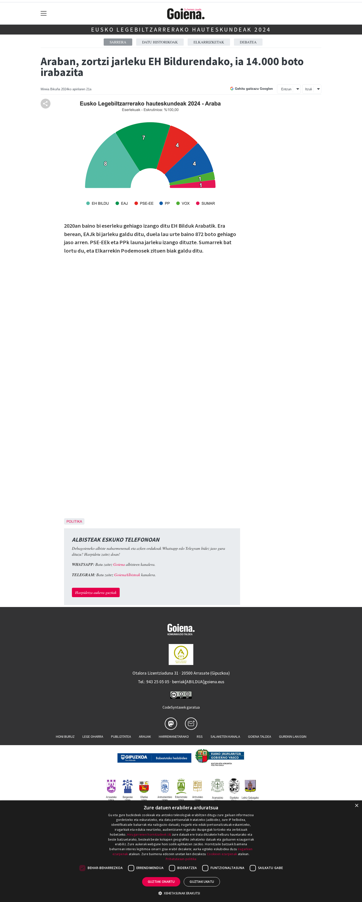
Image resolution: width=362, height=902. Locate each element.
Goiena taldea (259, 736)
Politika (74, 521)
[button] (181, 893)
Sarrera (118, 41)
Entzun (286, 89)
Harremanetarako (174, 736)
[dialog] (181, 851)
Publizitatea (121, 736)
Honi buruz (65, 736)
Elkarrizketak (209, 41)
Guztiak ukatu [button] (202, 882)
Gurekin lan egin (292, 736)
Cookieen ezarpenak (222, 854)
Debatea (248, 41)
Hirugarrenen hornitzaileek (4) (149, 834)
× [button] (356, 806)
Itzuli (308, 89)
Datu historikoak (160, 41)
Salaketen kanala (225, 736)
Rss (200, 736)
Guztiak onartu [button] (161, 882)
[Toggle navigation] (43, 13)
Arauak (145, 736)
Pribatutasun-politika (181, 859)
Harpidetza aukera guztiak (95, 592)
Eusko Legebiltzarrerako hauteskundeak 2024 (181, 29)
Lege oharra (92, 736)
